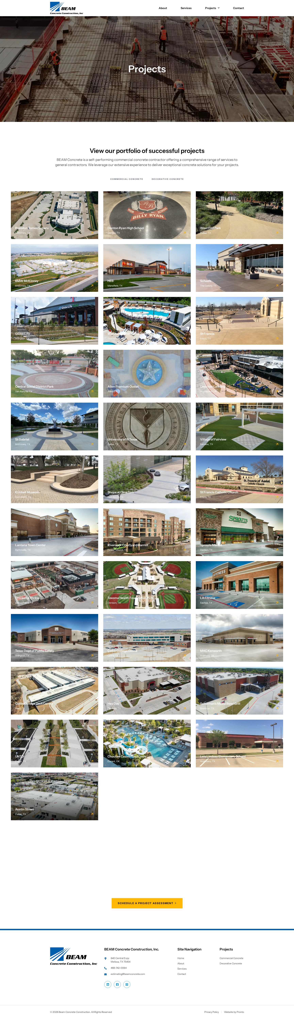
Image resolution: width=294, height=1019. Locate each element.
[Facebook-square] (117, 984)
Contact (238, 8)
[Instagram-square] (126, 984)
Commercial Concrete (126, 179)
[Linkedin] (107, 984)
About (163, 8)
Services (186, 8)
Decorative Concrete (168, 179)
